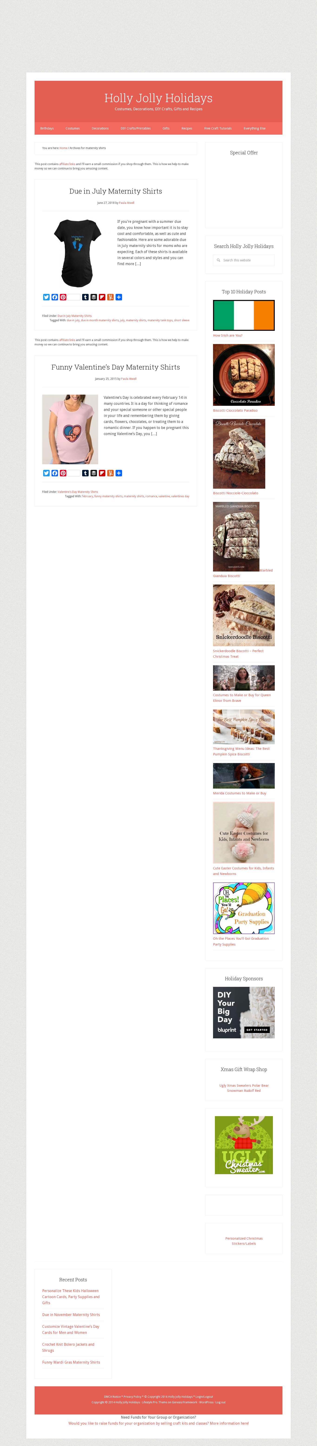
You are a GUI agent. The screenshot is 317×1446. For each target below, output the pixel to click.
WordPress (206, 1402)
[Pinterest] (2, 29)
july (122, 320)
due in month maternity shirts (100, 320)
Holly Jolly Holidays (158, 97)
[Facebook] (2, 27)
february (87, 496)
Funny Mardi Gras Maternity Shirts (71, 1362)
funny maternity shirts (108, 496)
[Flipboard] (2, 34)
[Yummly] (2, 36)
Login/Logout (204, 1396)
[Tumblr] (2, 31)
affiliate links (67, 164)
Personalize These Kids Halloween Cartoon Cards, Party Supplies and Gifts (71, 1297)
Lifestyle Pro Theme (154, 1402)
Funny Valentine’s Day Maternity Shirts (116, 366)
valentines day (180, 496)
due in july (73, 320)
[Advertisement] (139, 32)
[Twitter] (2, 25)
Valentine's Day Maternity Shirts (78, 492)
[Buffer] (2, 32)
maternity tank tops (160, 320)
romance (151, 496)
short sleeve (181, 320)
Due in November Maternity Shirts (71, 1315)
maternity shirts (136, 320)
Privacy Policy (132, 1396)
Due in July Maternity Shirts (115, 190)
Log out (221, 1402)
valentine (164, 496)
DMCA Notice (112, 1396)
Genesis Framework (184, 1402)
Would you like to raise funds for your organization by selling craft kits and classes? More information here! (158, 1423)
